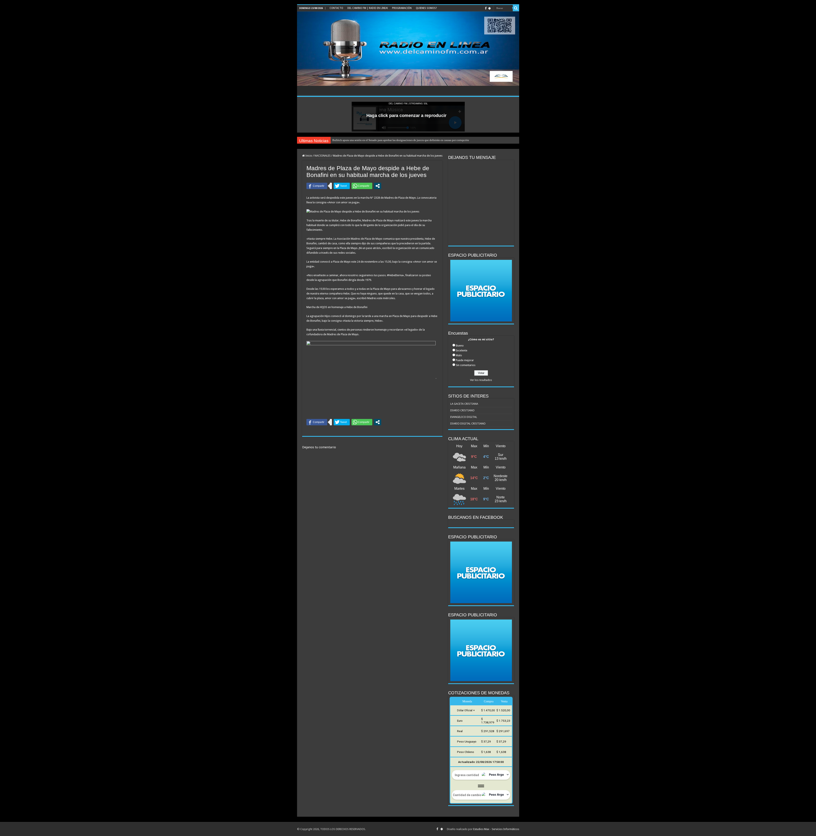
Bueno (460, 345)
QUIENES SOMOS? (426, 8)
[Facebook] (485, 8)
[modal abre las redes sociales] (377, 186)
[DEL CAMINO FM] (408, 48)
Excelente (461, 350)
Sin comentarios (465, 365)
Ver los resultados (481, 380)
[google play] (489, 8)
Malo (459, 355)
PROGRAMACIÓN (402, 8)
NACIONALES (322, 155)
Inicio (308, 155)
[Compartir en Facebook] (316, 186)
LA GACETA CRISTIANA (464, 403)
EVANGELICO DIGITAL (463, 417)
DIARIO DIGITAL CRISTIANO (468, 423)
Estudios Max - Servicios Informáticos (496, 829)
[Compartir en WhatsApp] (361, 186)
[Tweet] (342, 186)
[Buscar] (516, 8)
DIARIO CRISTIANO (462, 410)
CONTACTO (336, 8)
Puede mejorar (465, 360)
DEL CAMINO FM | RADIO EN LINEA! (367, 8)
